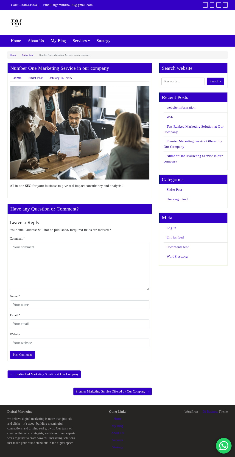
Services (80, 40)
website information (181, 107)
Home (16, 40)
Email (15, 315)
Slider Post (27, 54)
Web (170, 117)
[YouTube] (212, 5)
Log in (171, 228)
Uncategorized (177, 199)
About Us (36, 40)
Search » (215, 81)
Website (15, 334)
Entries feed (175, 237)
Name (15, 296)
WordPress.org (177, 256)
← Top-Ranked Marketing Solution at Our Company (44, 374)
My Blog (117, 426)
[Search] (225, 5)
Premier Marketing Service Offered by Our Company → (112, 391)
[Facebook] (205, 5)
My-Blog (58, 40)
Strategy (103, 40)
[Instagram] (218, 5)
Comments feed (178, 247)
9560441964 (28, 5)
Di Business (210, 411)
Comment (17, 238)
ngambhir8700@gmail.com (73, 5)
